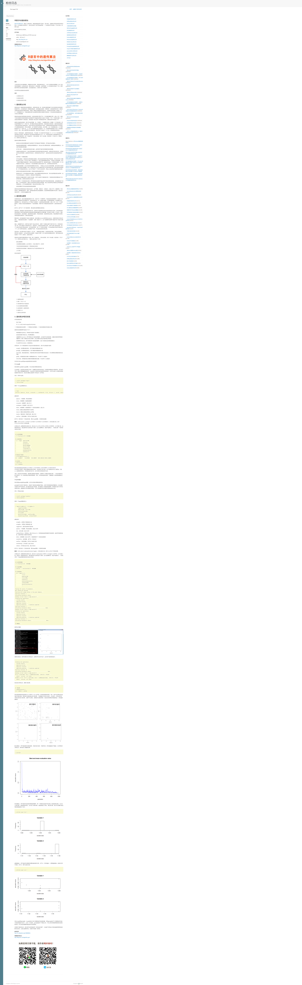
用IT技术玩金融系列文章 (72, 28)
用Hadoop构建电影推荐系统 (73, 188)
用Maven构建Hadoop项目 (72, 250)
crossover (8, 29)
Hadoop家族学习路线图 (72, 205)
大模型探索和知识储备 (71, 25)
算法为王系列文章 (19, 23)
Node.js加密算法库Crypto (72, 222)
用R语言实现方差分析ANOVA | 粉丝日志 (74, 178)
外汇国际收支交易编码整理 (72, 207)
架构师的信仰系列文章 (71, 35)
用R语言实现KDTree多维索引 (73, 88)
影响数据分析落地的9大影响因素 (74, 127)
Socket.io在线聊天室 (71, 214)
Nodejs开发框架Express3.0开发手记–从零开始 (74, 220)
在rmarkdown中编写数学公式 (73, 265)
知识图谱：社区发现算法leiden (73, 243)
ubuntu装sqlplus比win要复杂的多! (74, 191)
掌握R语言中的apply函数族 (72, 210)
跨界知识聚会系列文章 (71, 21)
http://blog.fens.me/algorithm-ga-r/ (22, 45)
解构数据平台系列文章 (71, 55)
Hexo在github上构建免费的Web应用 (74, 197)
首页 (71, 9)
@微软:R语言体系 (77, 9)
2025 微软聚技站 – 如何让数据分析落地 (74, 114)
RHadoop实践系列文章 (72, 39)
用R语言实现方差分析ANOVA (73, 85)
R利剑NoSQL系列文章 (71, 41)
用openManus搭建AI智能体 (72, 105)
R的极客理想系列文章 (71, 19)
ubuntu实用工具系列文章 (72, 51)
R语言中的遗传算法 (21, 20)
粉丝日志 (11, 3)
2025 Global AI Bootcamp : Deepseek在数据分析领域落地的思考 (74, 110)
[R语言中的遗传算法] (7, 20)
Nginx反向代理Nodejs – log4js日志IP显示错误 (74, 228)
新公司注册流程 (70, 261)
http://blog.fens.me (23, 39)
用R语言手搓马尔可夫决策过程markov (75, 81)
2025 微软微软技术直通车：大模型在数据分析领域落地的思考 (74, 103)
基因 (7, 33)
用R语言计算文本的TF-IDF (72, 94)
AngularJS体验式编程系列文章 (73, 48)
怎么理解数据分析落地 (71, 125)
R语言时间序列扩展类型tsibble (73, 66)
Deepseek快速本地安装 (72, 120)
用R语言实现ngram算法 (72, 92)
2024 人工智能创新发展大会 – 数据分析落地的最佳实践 (74, 132)
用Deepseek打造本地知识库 (73, 116)
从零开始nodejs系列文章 (72, 32)
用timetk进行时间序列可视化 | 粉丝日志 (74, 152)
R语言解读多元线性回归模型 (73, 212)
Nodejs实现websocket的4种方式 (74, 237)
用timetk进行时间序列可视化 (73, 70)
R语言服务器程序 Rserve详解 (73, 233)
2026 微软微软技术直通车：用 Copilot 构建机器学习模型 (74, 78)
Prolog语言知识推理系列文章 (73, 46)
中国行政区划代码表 (71, 231)
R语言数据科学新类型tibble (74, 146)
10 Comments (8, 40)
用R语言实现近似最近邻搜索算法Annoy (73, 99)
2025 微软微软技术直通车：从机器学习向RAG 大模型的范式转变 (74, 74)
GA (6, 30)
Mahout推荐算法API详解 (72, 263)
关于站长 (69, 57)
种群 (7, 34)
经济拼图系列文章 (70, 30)
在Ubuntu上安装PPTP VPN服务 (73, 246)
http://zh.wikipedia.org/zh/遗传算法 (22, 933)
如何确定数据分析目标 (71, 122)
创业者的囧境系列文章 (71, 44)
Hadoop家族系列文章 (71, 37)
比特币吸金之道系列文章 (72, 53)
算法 (7, 36)
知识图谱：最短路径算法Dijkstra (73, 252)
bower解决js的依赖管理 (72, 203)
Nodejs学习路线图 (78, 171)
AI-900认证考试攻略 (71, 216)
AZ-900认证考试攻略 (71, 256)
